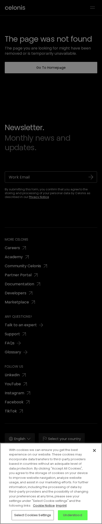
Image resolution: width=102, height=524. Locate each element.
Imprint (61, 505)
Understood (72, 515)
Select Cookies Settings (32, 515)
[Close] (94, 450)
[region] (51, 483)
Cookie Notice (44, 505)
